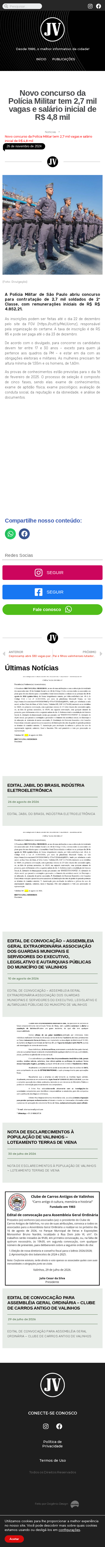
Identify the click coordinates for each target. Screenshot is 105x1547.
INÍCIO (41, 59)
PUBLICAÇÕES (63, 59)
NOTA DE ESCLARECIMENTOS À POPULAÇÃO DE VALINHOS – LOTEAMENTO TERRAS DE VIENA (42, 1137)
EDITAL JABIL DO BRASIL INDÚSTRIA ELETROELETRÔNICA (45, 788)
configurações (69, 1530)
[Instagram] (90, 6)
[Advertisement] (52, 461)
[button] (10, 533)
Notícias (50, 132)
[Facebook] (98, 6)
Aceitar (14, 1539)
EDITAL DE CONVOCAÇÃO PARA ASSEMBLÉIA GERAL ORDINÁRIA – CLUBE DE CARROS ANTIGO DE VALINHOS (51, 1303)
